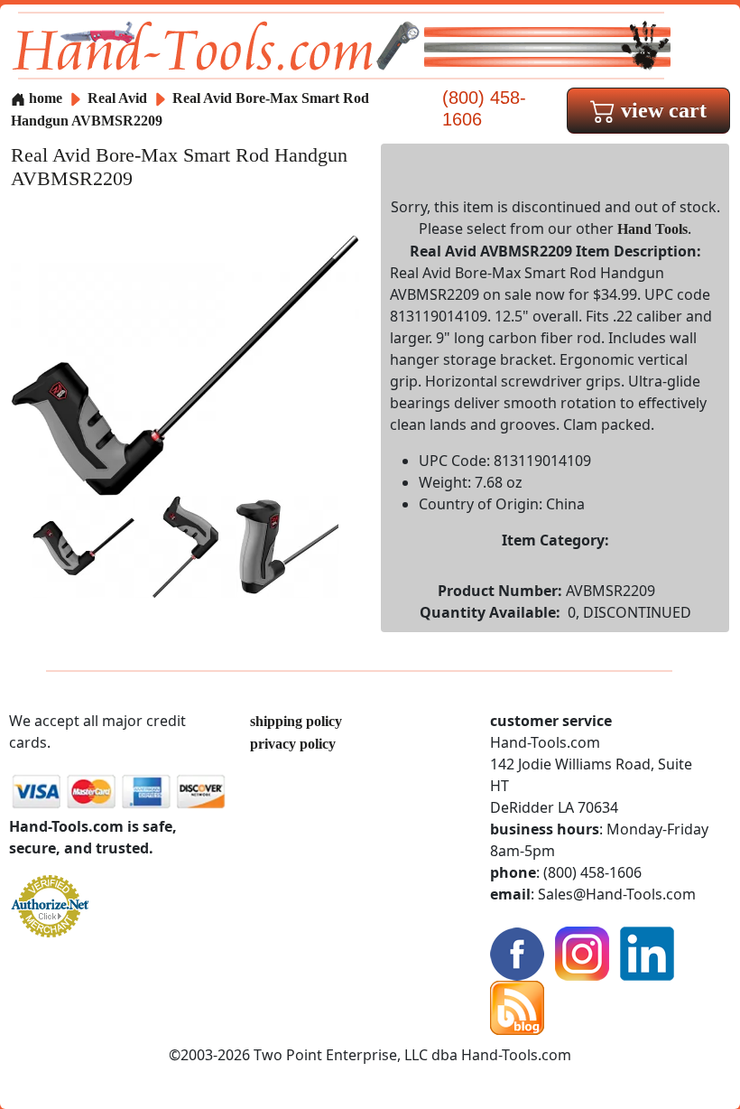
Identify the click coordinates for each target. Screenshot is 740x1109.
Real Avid (119, 98)
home (43, 98)
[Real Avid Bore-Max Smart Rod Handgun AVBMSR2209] (185, 363)
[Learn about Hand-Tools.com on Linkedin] (647, 952)
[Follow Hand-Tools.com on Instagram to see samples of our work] (582, 952)
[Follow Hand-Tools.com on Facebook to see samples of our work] (517, 952)
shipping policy (296, 721)
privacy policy (293, 743)
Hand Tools (652, 229)
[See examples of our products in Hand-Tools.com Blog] (517, 1006)
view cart (661, 110)
